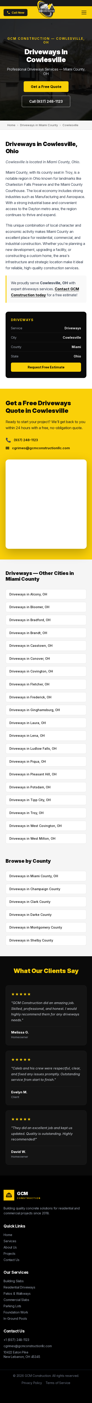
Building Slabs (14, 1281)
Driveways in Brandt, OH (28, 633)
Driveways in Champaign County (34, 889)
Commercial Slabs (16, 1300)
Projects (9, 1253)
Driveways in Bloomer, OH (29, 607)
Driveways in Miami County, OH (33, 876)
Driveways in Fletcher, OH (29, 684)
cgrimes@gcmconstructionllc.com (28, 1346)
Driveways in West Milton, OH (32, 838)
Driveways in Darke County (30, 915)
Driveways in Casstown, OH (30, 645)
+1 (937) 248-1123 (16, 1340)
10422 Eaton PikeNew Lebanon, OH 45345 (22, 1354)
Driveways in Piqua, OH (27, 761)
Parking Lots (12, 1306)
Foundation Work (16, 1312)
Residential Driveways (19, 1287)
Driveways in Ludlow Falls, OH (32, 748)
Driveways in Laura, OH (27, 723)
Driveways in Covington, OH (31, 671)
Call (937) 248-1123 (46, 101)
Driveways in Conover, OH (29, 658)
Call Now (18, 12)
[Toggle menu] (83, 12)
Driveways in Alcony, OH (28, 594)
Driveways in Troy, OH (26, 813)
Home (8, 1235)
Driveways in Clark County (29, 902)
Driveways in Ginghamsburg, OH (34, 710)
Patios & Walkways (17, 1293)
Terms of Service (58, 1383)
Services (10, 1241)
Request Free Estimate (46, 367)
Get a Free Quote (46, 86)
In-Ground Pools (15, 1318)
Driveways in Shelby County (31, 940)
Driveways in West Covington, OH (35, 826)
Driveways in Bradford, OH (29, 620)
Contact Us (11, 1260)
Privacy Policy (32, 1383)
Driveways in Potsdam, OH (29, 787)
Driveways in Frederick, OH (30, 697)
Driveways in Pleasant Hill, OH (32, 774)
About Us (10, 1247)
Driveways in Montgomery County (35, 927)
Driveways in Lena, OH (27, 735)
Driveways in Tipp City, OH (30, 800)
